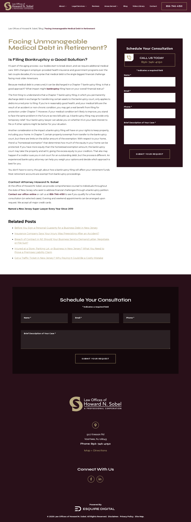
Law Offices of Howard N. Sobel (22, 28)
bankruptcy (53, 89)
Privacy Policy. (127, 516)
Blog (41, 28)
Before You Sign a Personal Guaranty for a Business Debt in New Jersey (56, 227)
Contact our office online (22, 194)
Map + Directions (95, 450)
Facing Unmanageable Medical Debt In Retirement (70, 28)
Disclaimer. (113, 516)
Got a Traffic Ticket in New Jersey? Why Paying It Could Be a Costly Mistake (59, 258)
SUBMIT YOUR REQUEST (149, 154)
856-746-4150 (174, 6)
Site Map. (139, 516)
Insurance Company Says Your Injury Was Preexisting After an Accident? (57, 233)
